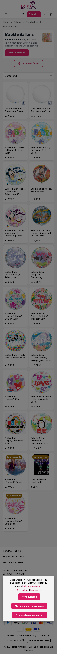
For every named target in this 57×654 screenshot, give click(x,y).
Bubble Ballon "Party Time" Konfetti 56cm (15, 356)
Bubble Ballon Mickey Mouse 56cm (41, 190)
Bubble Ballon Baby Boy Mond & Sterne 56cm (40, 150)
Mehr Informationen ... (32, 586)
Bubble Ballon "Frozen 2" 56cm (13, 480)
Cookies (10, 635)
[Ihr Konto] (44, 14)
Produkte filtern (30, 63)
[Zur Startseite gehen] (28, 5)
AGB (22, 640)
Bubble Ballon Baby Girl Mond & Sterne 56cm (14, 150)
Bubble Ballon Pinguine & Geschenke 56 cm (40, 441)
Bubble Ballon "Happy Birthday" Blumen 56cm (13, 316)
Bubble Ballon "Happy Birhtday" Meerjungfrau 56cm (41, 358)
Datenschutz (45, 635)
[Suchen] (23, 14)
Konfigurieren (29, 596)
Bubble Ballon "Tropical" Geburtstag (37, 275)
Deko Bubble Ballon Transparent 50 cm (14, 110)
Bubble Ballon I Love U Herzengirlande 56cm (41, 399)
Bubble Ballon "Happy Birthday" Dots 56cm (13, 521)
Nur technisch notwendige (29, 606)
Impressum (12, 640)
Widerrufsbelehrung (26, 635)
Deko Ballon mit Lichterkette (38, 480)
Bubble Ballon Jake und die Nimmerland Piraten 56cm (41, 233)
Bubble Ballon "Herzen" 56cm (12, 397)
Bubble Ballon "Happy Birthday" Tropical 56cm (39, 316)
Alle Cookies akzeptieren (29, 615)
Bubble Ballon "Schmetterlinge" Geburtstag (13, 275)
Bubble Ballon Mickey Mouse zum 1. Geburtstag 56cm (15, 192)
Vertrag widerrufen (39, 640)
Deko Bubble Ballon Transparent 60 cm (40, 110)
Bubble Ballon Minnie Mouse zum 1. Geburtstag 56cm (15, 233)
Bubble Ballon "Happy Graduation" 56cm (15, 441)
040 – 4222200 (13, 562)
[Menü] (6, 14)
